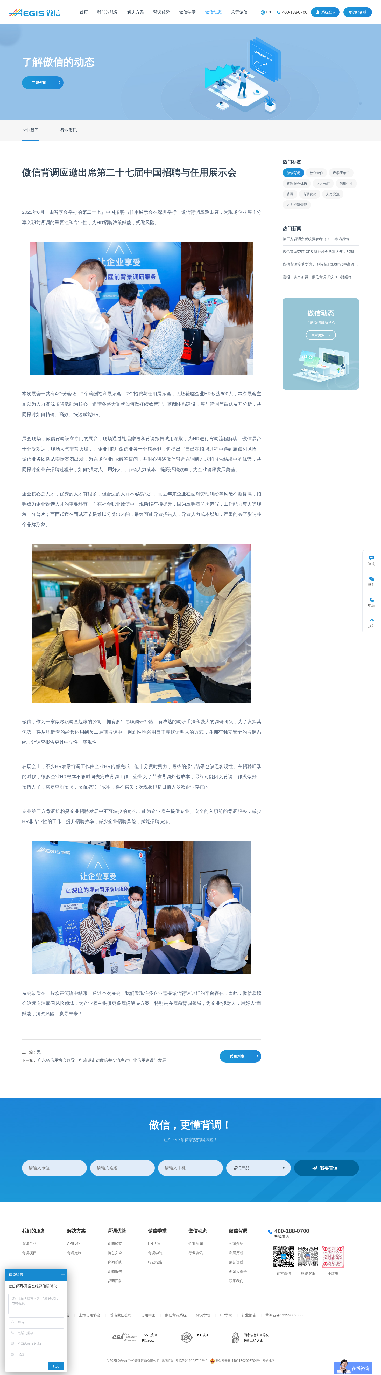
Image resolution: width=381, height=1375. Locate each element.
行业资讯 (68, 130)
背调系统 (115, 1262)
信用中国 (148, 1315)
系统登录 (328, 12)
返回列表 (237, 1056)
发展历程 (236, 1253)
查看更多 (318, 335)
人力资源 (333, 194)
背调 (290, 194)
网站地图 (268, 1361)
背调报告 (115, 1271)
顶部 (371, 626)
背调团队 (115, 1281)
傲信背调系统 (176, 1315)
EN (268, 12)
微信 (371, 585)
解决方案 (135, 12)
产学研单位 (341, 173)
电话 (371, 605)
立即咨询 (39, 82)
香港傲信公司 (121, 1315)
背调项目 (29, 1253)
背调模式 (115, 1243)
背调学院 (155, 1253)
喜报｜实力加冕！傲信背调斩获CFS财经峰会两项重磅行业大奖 (321, 277)
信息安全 (115, 1253)
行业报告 (155, 1262)
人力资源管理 (297, 205)
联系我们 (236, 1281)
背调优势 (161, 12)
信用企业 (346, 183)
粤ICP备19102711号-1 (192, 1361)
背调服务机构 (297, 183)
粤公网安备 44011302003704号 (237, 1361)
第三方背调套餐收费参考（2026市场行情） (318, 239)
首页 (84, 12)
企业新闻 (30, 130)
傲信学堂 (187, 12)
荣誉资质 (236, 1262)
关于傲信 (239, 12)
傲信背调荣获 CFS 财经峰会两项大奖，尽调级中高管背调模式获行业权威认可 (321, 252)
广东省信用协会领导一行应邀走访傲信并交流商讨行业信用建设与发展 (102, 1060)
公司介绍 (236, 1243)
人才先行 (323, 183)
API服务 (73, 1243)
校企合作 (316, 173)
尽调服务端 (358, 12)
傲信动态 (213, 12)
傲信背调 (293, 173)
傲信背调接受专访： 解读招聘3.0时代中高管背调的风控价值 (321, 264)
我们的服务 (107, 12)
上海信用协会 (90, 1315)
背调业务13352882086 (284, 1315)
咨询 (371, 564)
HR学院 (154, 1243)
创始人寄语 (238, 1271)
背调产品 (29, 1243)
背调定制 (74, 1253)
